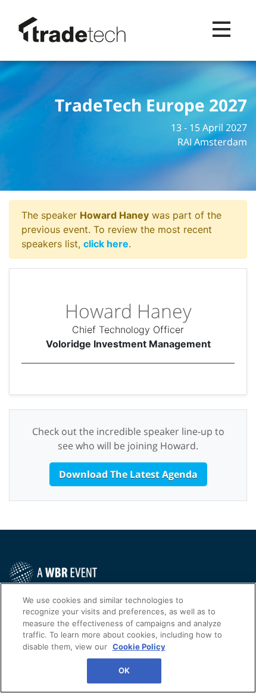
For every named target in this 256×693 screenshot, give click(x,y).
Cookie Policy (139, 646)
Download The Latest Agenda (128, 474)
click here (106, 244)
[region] (128, 638)
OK (124, 670)
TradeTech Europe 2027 (151, 105)
